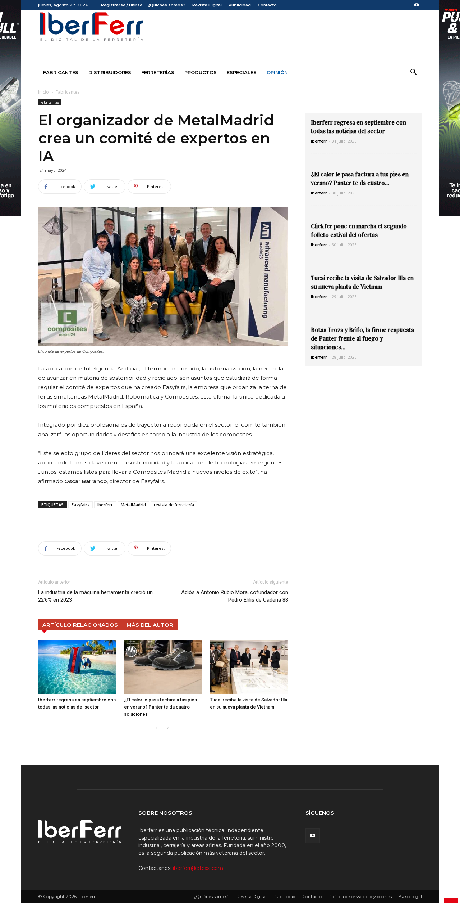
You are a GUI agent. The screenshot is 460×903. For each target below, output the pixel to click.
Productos (200, 72)
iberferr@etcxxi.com (198, 868)
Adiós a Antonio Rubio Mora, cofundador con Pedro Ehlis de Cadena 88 (234, 596)
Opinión (277, 72)
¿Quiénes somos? (166, 5)
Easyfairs (80, 504)
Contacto (267, 5)
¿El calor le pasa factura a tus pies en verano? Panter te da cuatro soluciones (160, 707)
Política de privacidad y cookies (360, 896)
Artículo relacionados (80, 624)
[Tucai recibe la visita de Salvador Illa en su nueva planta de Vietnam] (249, 667)
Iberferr (105, 504)
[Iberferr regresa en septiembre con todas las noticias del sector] (77, 667)
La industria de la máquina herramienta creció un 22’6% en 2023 (95, 596)
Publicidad (240, 5)
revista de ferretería (174, 504)
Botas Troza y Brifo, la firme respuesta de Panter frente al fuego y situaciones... (362, 338)
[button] (413, 72)
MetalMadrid (133, 504)
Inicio (43, 92)
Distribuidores (109, 72)
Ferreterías (157, 72)
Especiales (242, 72)
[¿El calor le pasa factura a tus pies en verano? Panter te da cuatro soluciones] (163, 667)
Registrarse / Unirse (121, 5)
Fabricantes (60, 72)
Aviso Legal (410, 896)
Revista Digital (207, 5)
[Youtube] (416, 5)
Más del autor (149, 624)
